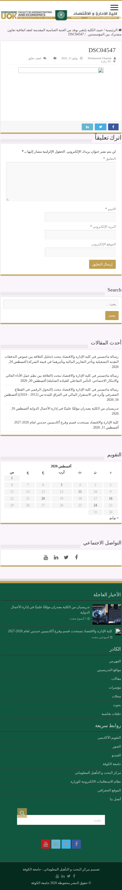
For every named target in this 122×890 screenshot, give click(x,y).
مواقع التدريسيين (109, 670)
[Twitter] (66, 557)
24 (95, 505)
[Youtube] (45, 557)
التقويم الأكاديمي (109, 738)
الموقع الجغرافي (109, 790)
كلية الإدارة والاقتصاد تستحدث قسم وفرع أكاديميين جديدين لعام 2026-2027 (66, 422)
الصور (117, 746)
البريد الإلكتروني (103, 227)
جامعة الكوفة (112, 764)
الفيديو (116, 755)
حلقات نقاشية (111, 714)
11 (80, 492)
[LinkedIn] (55, 557)
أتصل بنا (115, 799)
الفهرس (115, 661)
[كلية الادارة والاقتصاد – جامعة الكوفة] (61, 15)
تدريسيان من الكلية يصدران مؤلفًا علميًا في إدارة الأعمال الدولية (74, 408)
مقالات (116, 679)
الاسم (110, 209)
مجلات (116, 696)
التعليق (109, 159)
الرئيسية (112, 30)
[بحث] (22, 813)
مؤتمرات (115, 687)
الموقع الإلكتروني (103, 244)
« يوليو (114, 518)
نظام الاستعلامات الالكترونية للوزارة (96, 781)
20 (43, 499)
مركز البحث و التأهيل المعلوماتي (98, 773)
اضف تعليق (34, 58)
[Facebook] (76, 557)
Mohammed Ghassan (100, 58)
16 (110, 499)
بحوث (117, 705)
